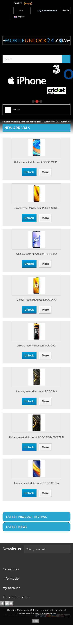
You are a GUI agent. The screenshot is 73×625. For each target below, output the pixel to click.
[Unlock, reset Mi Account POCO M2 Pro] (36, 147)
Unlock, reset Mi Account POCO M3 (36, 391)
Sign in (65, 10)
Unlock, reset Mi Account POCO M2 (36, 253)
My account (11, 588)
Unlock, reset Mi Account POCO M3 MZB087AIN (36, 437)
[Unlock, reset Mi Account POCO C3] (36, 331)
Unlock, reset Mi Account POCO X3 (37, 299)
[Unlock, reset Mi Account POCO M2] (36, 239)
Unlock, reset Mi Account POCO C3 (36, 345)
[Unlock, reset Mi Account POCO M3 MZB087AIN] (36, 422)
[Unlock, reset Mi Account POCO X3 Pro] (36, 468)
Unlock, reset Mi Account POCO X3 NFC (36, 208)
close (36, 620)
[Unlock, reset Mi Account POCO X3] (36, 285)
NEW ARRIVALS (17, 128)
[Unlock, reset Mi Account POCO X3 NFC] (36, 193)
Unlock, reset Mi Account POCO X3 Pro (36, 483)
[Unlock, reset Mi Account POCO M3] (36, 377)
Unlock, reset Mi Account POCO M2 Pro (36, 162)
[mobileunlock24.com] (36, 40)
